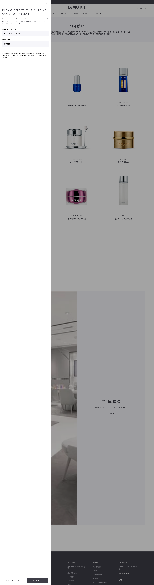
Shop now (37, 580)
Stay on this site (13, 580)
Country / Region (9, 29)
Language (6, 40)
